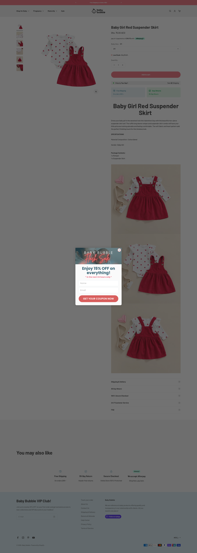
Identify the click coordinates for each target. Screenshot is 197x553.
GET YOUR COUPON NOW (98, 298)
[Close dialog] (119, 250)
